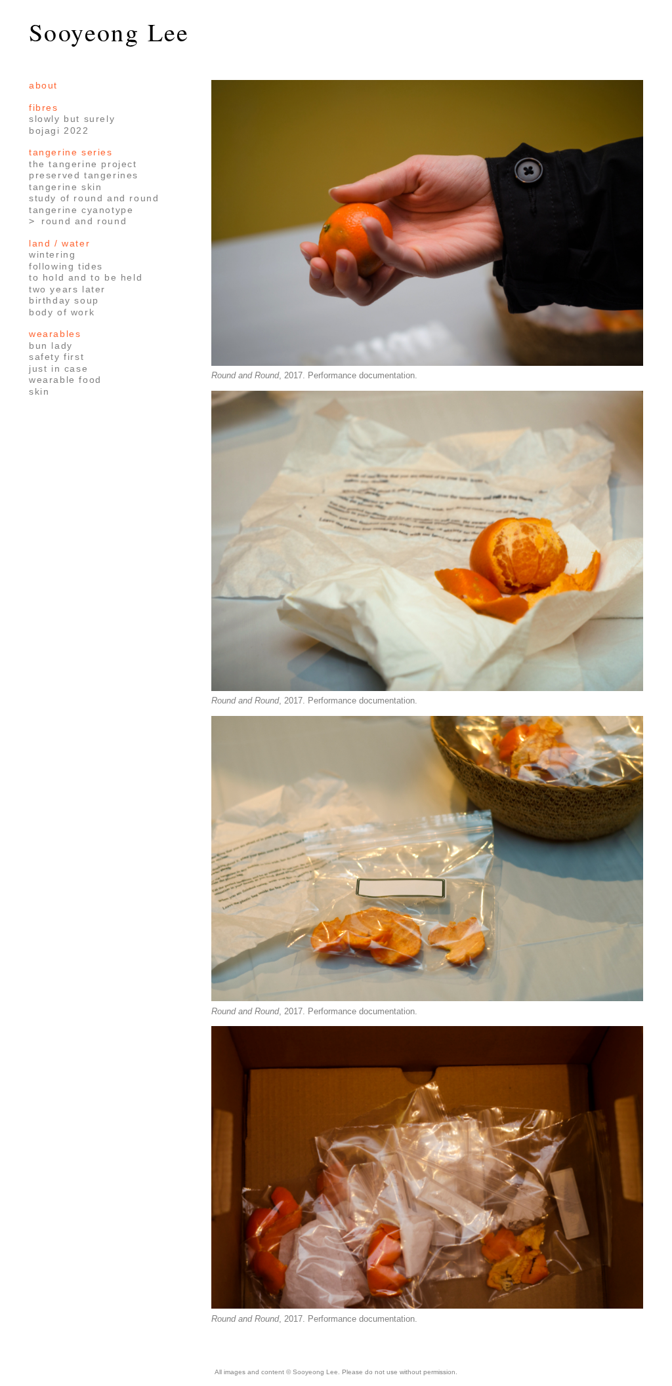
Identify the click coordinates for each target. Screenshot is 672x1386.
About (43, 85)
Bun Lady (51, 345)
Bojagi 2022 (59, 130)
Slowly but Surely (72, 118)
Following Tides (66, 266)
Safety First (56, 356)
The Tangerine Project (83, 164)
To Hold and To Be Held (85, 277)
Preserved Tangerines (83, 175)
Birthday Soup (64, 300)
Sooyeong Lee (109, 32)
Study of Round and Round (94, 198)
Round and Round (84, 221)
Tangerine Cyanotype (81, 210)
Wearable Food (65, 379)
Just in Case (58, 368)
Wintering (52, 254)
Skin (39, 391)
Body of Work (61, 312)
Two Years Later (67, 289)
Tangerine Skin (65, 187)
